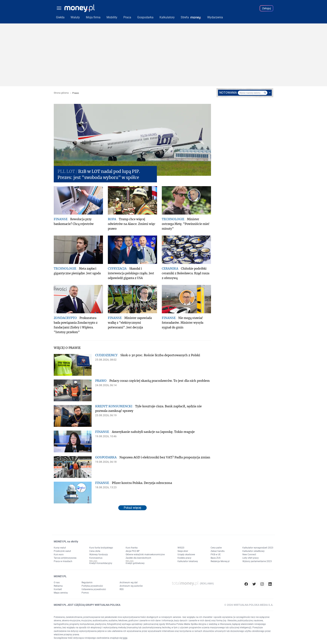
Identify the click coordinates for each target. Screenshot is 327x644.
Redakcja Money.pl (220, 561)
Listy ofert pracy (250, 558)
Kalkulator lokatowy (188, 561)
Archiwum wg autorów (131, 586)
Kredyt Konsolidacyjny (100, 563)
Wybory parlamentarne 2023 (257, 561)
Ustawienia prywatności (94, 589)
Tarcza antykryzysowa (65, 558)
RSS (122, 589)
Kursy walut (60, 547)
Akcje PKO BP (133, 551)
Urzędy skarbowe (186, 554)
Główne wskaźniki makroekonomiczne (145, 554)
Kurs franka (132, 547)
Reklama (58, 586)
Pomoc (85, 592)
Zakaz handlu (218, 551)
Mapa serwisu (61, 592)
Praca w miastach (63, 561)
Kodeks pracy (184, 558)
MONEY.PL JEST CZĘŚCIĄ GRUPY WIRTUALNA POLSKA (87, 604)
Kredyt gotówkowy (135, 563)
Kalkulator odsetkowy (253, 551)
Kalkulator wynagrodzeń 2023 (257, 547)
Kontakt (58, 589)
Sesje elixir (183, 551)
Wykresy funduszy (98, 554)
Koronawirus (95, 558)
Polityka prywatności (92, 586)
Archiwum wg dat (129, 582)
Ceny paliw (216, 547)
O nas (57, 582)
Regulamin (87, 582)
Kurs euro (59, 554)
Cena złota (94, 551)
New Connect (249, 554)
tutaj (125, 638)
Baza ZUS (215, 558)
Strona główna (61, 93)
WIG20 (181, 547)
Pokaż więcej (132, 507)
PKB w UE (216, 554)
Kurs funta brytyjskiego (101, 547)
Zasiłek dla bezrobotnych (138, 558)
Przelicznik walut (62, 551)
